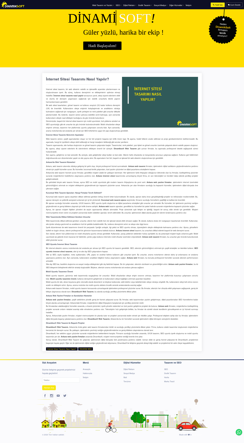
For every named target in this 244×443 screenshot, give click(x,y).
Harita (166, 377)
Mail (125, 377)
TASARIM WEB (85, 349)
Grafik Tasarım (144, 5)
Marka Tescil (169, 381)
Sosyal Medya (160, 5)
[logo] (13, 4)
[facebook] (45, 395)
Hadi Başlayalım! (102, 45)
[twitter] (65, 395)
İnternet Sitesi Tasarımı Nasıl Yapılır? (61, 349)
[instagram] (51, 395)
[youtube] (58, 395)
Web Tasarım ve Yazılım (102, 5)
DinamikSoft (197, 434)
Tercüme (127, 381)
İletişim (189, 5)
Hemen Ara (49, 387)
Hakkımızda (87, 373)
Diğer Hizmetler (175, 5)
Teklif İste (219, 5)
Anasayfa (86, 369)
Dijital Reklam (129, 5)
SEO (118, 5)
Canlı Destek (235, 5)
